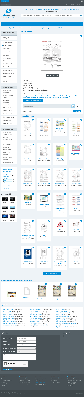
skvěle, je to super (7, 174)
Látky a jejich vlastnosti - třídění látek (55, 28)
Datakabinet (3, 28)
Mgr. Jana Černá (34, 323)
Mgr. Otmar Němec (8, 320)
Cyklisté (44, 235)
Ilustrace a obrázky (8, 73)
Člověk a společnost (8, 114)
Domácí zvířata (44, 134)
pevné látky (74, 96)
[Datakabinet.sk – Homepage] (9, 12)
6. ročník (58, 96)
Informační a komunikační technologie (6, 102)
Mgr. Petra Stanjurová (36, 314)
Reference (3, 382)
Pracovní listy (6, 55)
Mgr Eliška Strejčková (36, 321)
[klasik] (73, 106)
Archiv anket (6, 188)
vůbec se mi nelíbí (7, 182)
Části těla (76, 229)
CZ (82, 1)
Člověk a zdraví (7, 120)
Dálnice (76, 261)
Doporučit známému (52, 75)
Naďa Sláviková (60, 309)
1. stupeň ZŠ (26, 96)
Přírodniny (60, 159)
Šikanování (54, 380)
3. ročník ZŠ (28, 28)
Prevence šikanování (72, 379)
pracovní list (34, 97)
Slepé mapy (6, 48)
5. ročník (52, 96)
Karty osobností (7, 67)
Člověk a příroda (7, 110)
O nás (2, 379)
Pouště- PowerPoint (11, 299)
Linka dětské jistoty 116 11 (74, 380)
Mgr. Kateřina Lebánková (63, 327)
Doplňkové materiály (6, 80)
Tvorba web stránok (5, 394)
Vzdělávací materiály (6, 380)
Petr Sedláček (7, 311)
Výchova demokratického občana (7, 139)
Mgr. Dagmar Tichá (8, 318)
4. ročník (47, 96)
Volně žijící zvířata (28, 203)
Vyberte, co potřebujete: (9, 351)
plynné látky (26, 97)
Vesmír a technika (60, 183)
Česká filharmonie (40, 382)
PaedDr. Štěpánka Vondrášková (38, 325)
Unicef (37, 380)
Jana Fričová (59, 314)
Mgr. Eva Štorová (8, 313)
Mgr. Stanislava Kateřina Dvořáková (66, 323)
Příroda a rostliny (44, 159)
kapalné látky (66, 96)
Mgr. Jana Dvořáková (35, 311)
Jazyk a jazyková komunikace (7, 91)
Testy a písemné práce (7, 59)
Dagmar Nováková (61, 321)
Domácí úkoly (7, 76)
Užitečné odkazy (23, 379)
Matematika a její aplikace (8, 96)
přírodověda (55, 97)
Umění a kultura (7, 123)
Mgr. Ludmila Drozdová (9, 321)
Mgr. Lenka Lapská (8, 309)
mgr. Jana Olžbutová (9, 316)
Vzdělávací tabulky (8, 42)
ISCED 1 (23, 28)
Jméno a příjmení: (7, 338)
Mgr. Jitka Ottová (61, 318)
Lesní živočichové (76, 134)
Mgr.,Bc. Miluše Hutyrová (10, 325)
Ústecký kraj (57, 299)
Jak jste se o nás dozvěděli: (9, 348)
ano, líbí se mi (6, 176)
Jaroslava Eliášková (35, 316)
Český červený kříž (40, 379)
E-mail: (5, 341)
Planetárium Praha (40, 384)
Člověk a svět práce (8, 117)
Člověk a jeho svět (8, 107)
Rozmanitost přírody (41, 28)
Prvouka (34, 28)
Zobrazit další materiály (51, 273)
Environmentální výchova (7, 158)
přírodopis (48, 97)
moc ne (4, 180)
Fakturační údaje (5, 384)
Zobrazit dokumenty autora (33, 100)
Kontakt (3, 385)
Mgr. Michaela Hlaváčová (37, 309)
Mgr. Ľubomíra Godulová (63, 313)
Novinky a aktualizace (6, 38)
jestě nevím (5, 178)
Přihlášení (4, 1)
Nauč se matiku (71, 382)
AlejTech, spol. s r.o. (27, 394)
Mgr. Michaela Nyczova (62, 316)
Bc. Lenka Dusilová (8, 314)
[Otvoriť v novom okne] (79, 393)
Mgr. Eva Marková (35, 320)
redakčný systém (15, 394)
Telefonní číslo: (7, 345)
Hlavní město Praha (42, 299)
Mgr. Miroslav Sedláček (36, 318)
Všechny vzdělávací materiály (14, 28)
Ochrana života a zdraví (57, 379)
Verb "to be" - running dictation (27, 298)
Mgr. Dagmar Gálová (62, 311)
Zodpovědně (70, 384)
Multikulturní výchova (6, 153)
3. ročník (41, 96)
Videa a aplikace (7, 45)
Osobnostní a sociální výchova (7, 133)
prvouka (41, 97)
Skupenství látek (28, 106)
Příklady (69, 385)
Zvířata (76, 208)
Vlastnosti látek (76, 183)
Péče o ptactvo (28, 159)
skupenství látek (64, 97)
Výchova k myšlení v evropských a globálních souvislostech (8, 146)
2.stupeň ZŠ (34, 96)
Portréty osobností (8, 70)
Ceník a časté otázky (24, 380)
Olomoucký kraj (72, 299)
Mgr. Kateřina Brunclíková (10, 323)
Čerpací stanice (27, 261)
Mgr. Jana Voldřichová (62, 320)
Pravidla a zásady (56, 382)
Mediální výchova (8, 162)
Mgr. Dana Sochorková (36, 313)
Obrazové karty (7, 63)
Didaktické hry (7, 52)
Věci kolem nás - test (44, 183)
